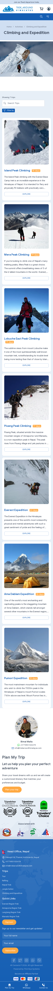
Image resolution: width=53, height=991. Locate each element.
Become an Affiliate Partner (26, 974)
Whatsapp (26, 988)
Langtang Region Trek (11, 912)
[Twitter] (20, 960)
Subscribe (10, 950)
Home (9, 27)
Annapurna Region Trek (11, 908)
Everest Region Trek (10, 904)
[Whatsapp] (33, 960)
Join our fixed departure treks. (26, 2)
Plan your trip (12, 789)
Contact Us (43, 988)
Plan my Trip (9, 988)
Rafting (5, 880)
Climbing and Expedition (12, 893)
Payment (9, 922)
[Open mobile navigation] (48, 16)
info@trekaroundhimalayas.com (18, 866)
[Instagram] (26, 960)
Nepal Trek (6, 885)
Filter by (10, 110)
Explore (26, 194)
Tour (4, 876)
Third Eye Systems (32, 969)
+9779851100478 (13, 861)
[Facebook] (14, 960)
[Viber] (39, 960)
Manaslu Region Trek (10, 916)
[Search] (41, 16)
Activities (19, 27)
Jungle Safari (7, 889)
